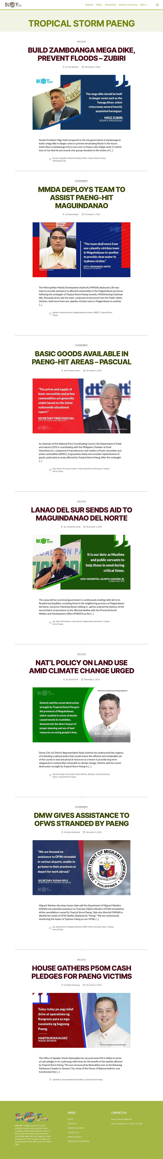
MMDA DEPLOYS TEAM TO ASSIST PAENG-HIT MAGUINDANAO (81, 197)
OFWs (90, 927)
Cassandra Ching (73, 527)
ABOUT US (72, 1124)
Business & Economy (128, 5)
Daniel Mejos (73, 214)
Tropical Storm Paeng (96, 158)
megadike (63, 158)
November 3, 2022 (94, 370)
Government (110, 5)
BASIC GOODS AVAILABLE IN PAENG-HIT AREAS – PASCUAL (81, 357)
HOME (70, 1119)
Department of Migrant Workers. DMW (71, 927)
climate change (58, 774)
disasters (91, 774)
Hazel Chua (73, 679)
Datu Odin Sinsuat (63, 621)
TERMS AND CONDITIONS (78, 1141)
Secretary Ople (100, 927)
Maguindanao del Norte (92, 621)
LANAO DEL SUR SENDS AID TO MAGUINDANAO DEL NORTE (81, 514)
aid (53, 621)
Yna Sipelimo (73, 67)
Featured (89, 5)
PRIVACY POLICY (75, 1137)
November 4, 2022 (92, 67)
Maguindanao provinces (83, 312)
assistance (56, 1079)
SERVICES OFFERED (76, 1128)
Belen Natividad (73, 832)
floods (55, 158)
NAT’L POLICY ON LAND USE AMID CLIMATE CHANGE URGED (81, 666)
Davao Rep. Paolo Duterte (76, 774)
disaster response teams (62, 312)
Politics (99, 5)
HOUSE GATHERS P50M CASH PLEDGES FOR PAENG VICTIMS (81, 972)
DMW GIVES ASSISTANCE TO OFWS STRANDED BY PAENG (81, 819)
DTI (64, 468)
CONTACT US (73, 1132)
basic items (57, 468)
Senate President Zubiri (77, 158)
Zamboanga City (59, 161)
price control (71, 468)
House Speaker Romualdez (73, 1079)
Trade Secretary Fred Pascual (90, 468)
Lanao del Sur (76, 621)
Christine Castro (73, 370)
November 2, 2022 (92, 679)
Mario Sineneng (73, 985)
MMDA (96, 312)
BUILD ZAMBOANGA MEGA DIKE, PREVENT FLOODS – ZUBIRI (81, 54)
